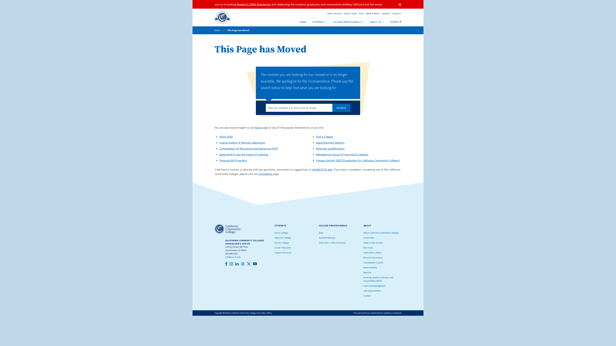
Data (321, 232)
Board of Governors (373, 257)
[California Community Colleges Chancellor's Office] (222, 17)
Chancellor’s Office (372, 252)
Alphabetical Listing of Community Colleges (342, 154)
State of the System (373, 242)
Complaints (266, 174)
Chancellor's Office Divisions (332, 242)
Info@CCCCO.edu (322, 169)
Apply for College (282, 237)
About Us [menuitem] (377, 22)
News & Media (370, 267)
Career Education (282, 247)
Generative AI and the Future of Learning (243, 154)
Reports (367, 272)
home (258, 127)
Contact (367, 295)
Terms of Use (358, 313)
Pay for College (281, 242)
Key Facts (368, 247)
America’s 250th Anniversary (254, 4)
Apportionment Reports (330, 142)
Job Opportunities (372, 290)
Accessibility (386, 313)
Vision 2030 (226, 137)
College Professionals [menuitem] (348, 22)
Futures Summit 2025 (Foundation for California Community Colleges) (358, 160)
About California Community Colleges (381, 232)
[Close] (400, 4)
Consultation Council (373, 262)
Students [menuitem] (319, 22)
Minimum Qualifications (330, 148)
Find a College (324, 137)
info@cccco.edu (233, 256)
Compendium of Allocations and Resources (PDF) (248, 148)
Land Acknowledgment (374, 285)
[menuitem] (303, 22)
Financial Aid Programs (233, 160)
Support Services (282, 252)
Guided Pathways (327, 237)
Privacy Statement (372, 313)
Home (217, 30)
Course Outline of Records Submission (242, 142)
